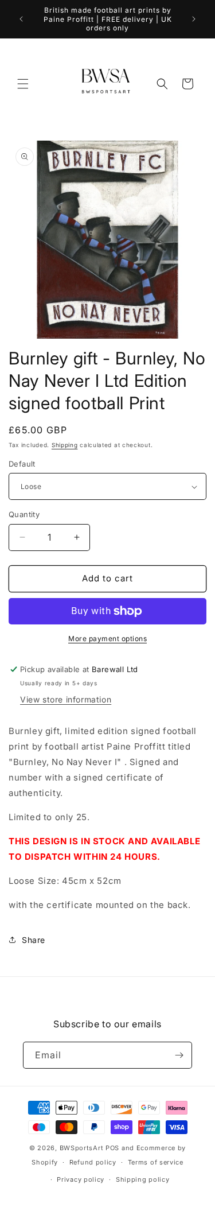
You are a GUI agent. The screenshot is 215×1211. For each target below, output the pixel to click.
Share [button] (33, 940)
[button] (23, 83)
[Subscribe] (178, 1055)
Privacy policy (80, 1179)
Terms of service (155, 1162)
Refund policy (92, 1162)
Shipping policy (143, 1179)
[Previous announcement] (21, 19)
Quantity (24, 514)
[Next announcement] (193, 19)
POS (112, 1148)
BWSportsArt (82, 1148)
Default (22, 463)
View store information (65, 699)
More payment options (107, 638)
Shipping (65, 444)
